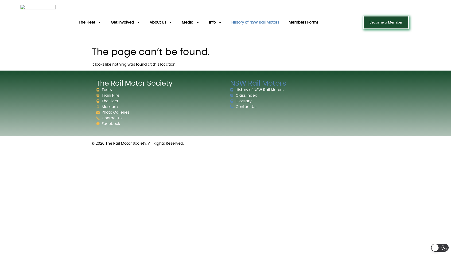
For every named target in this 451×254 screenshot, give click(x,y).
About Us (158, 22)
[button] (440, 248)
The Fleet (87, 22)
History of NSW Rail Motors (255, 22)
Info (212, 22)
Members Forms (304, 22)
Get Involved (122, 22)
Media (188, 22)
